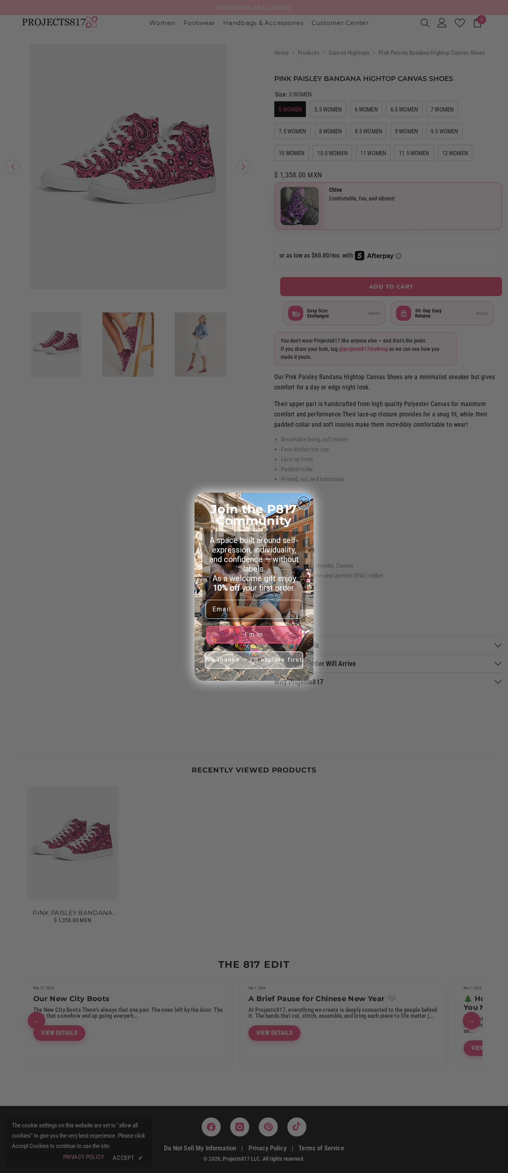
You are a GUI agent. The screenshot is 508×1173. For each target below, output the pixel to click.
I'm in (254, 634)
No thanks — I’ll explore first (254, 659)
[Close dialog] (304, 502)
